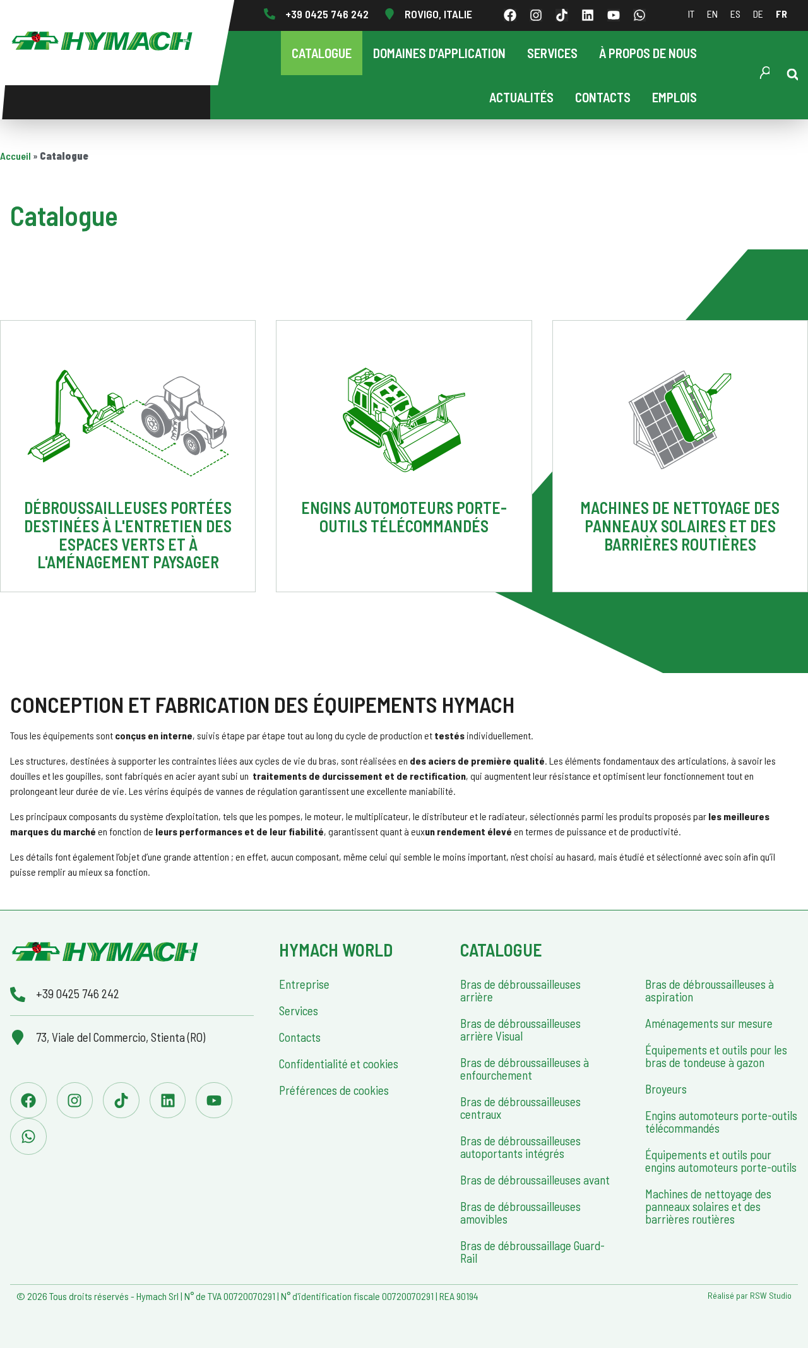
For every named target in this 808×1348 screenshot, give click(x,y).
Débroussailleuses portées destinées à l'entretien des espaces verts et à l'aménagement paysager (128, 534)
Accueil (15, 156)
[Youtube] (613, 15)
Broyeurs (666, 1089)
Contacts (603, 97)
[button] (793, 74)
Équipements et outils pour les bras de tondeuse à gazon (716, 1056)
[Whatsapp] (639, 15)
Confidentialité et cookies (338, 1063)
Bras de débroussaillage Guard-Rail (532, 1251)
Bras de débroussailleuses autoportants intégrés (520, 1146)
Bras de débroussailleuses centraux (520, 1107)
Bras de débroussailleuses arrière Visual (520, 1029)
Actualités (521, 97)
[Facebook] (510, 15)
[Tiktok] (562, 15)
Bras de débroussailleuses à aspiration (709, 990)
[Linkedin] (587, 15)
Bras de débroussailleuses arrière (520, 990)
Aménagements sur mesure (709, 1023)
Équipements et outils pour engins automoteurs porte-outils (721, 1160)
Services (552, 53)
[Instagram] (536, 15)
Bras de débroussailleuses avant (535, 1179)
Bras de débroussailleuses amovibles (520, 1212)
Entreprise (304, 984)
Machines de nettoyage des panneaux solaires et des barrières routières (680, 525)
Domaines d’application (439, 53)
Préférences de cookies (334, 1090)
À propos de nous (648, 53)
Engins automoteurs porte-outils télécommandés (404, 516)
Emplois (674, 97)
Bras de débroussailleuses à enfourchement (524, 1068)
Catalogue (322, 53)
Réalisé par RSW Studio (750, 1295)
